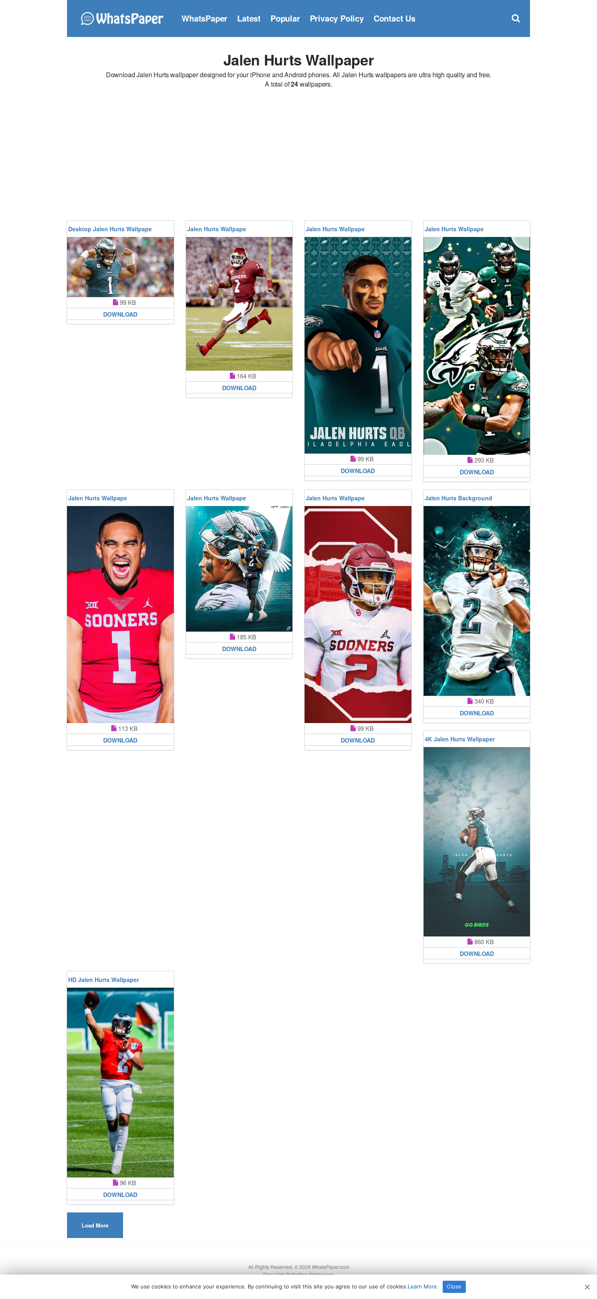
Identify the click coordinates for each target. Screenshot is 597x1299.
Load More (95, 1225)
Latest (249, 18)
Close (454, 1286)
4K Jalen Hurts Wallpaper (460, 739)
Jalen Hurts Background (458, 498)
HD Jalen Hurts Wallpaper (103, 979)
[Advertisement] (298, 156)
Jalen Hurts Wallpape (216, 229)
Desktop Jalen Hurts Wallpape (110, 229)
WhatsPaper (204, 18)
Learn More (422, 1286)
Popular (285, 18)
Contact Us (394, 18)
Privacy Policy (337, 18)
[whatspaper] (122, 17)
